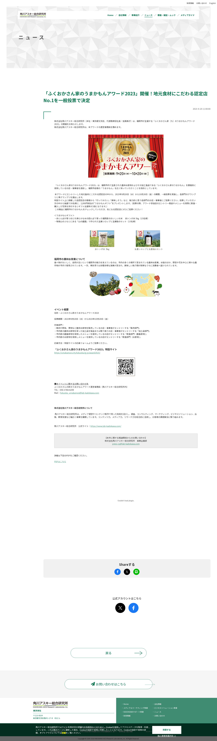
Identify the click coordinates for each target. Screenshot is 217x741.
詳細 (64, 733)
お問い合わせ (201, 3)
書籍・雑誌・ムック (166, 15)
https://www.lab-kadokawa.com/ (105, 426)
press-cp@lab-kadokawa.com (126, 443)
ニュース (148, 15)
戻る (108, 653)
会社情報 (122, 15)
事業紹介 (135, 15)
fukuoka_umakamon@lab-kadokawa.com (79, 392)
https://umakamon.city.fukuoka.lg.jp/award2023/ (77, 352)
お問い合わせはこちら (111, 684)
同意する (167, 730)
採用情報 (190, 3)
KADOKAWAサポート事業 (133, 712)
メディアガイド (188, 15)
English (212, 3)
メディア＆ (135, 708)
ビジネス (165, 708)
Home (110, 15)
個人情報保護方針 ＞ (166, 736)
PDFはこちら (60, 461)
